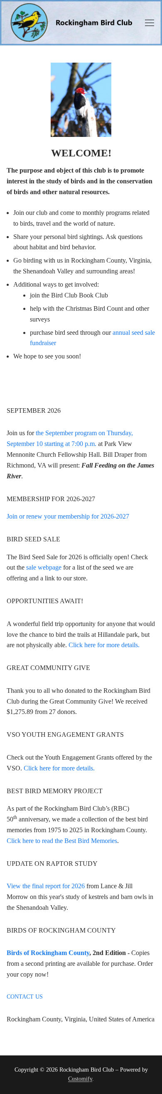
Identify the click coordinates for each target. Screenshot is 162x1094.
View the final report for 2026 (46, 885)
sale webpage (43, 567)
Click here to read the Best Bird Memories (62, 840)
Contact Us (25, 997)
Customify (80, 1079)
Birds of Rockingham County (48, 952)
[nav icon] (149, 23)
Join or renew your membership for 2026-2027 (68, 516)
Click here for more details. (104, 644)
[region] (81, 100)
